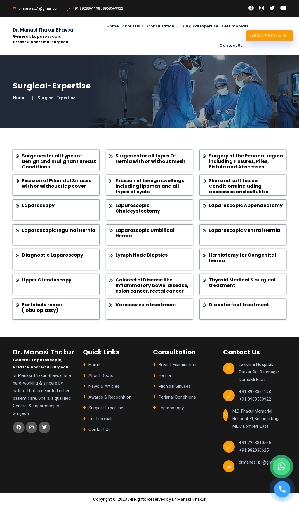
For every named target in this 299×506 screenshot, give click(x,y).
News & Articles (103, 386)
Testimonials (235, 26)
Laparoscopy (171, 408)
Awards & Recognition (109, 397)
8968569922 (113, 8)
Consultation (160, 26)
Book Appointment (269, 36)
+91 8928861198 (86, 8)
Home (113, 26)
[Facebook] (251, 8)
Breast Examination (177, 364)
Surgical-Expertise (105, 408)
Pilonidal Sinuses (175, 386)
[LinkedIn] (261, 8)
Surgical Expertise (200, 26)
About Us (131, 26)
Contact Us (231, 45)
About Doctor (101, 375)
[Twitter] (272, 8)
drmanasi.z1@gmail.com (39, 8)
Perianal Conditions (177, 397)
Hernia (165, 375)
